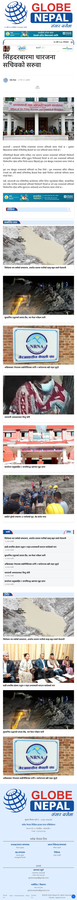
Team (11, 895)
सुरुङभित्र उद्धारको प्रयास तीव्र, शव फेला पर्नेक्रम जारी (25, 317)
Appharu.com (60, 898)
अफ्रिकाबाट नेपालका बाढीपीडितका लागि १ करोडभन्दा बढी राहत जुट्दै (32, 367)
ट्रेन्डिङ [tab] (69, 532)
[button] (72, 42)
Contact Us (33, 896)
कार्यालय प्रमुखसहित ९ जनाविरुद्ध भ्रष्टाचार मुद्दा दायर (25, 467)
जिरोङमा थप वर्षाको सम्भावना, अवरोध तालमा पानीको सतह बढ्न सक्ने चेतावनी (35, 268)
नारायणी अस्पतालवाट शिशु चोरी (17, 417)
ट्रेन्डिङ (7, 595)
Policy (28, 895)
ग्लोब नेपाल (13, 80)
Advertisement (19, 895)
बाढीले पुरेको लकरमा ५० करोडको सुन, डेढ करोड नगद (25, 517)
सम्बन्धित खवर (10, 222)
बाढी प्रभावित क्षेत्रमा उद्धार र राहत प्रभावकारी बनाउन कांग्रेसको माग (30, 547)
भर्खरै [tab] (8, 532)
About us (5, 896)
